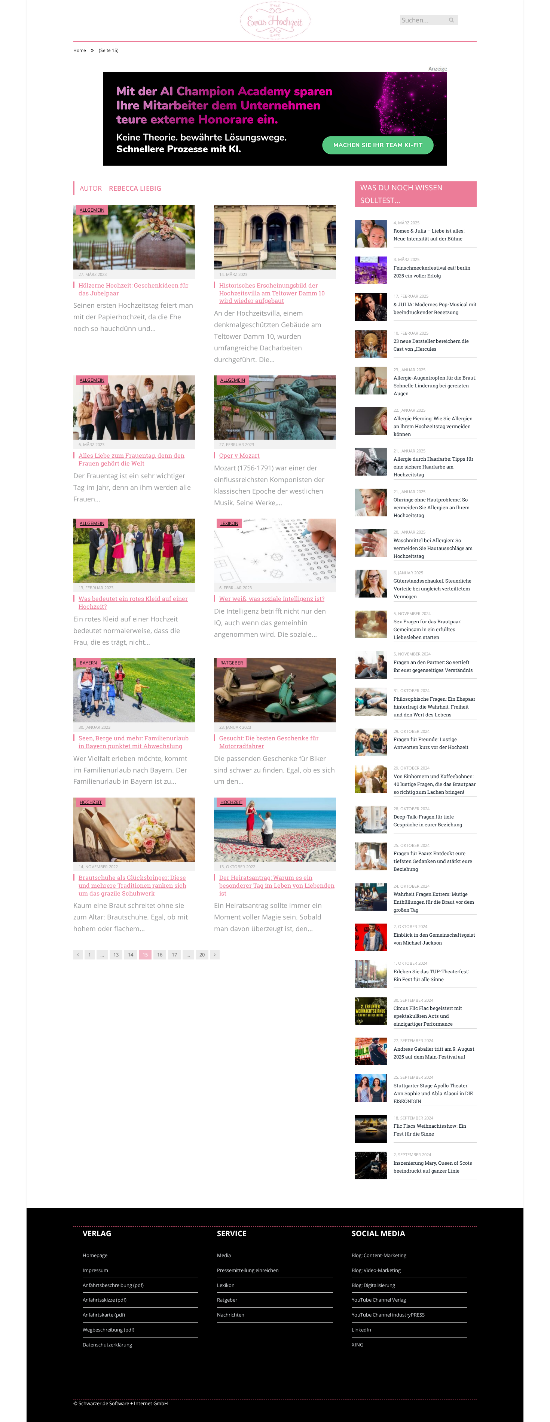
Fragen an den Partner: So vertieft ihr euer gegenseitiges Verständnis (433, 666)
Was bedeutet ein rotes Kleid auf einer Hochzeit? (133, 602)
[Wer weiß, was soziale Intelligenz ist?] (275, 551)
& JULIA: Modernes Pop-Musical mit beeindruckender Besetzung (435, 308)
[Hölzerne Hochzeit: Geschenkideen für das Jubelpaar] (134, 237)
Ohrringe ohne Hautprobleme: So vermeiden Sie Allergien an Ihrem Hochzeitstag (432, 507)
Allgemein (92, 210)
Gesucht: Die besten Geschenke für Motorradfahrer (269, 742)
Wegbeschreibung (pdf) (108, 1329)
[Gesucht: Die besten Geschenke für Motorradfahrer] (275, 690)
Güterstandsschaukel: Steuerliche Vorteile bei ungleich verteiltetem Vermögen (432, 588)
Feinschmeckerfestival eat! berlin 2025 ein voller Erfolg (432, 271)
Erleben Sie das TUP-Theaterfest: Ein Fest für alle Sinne (431, 975)
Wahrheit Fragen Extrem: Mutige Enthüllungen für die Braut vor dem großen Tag (434, 902)
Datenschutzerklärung (107, 1344)
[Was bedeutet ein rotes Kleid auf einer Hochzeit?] (134, 551)
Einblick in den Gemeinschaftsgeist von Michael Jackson (434, 938)
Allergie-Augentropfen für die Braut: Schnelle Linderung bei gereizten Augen (435, 385)
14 (130, 954)
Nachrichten (230, 1314)
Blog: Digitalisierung (373, 1285)
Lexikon (229, 523)
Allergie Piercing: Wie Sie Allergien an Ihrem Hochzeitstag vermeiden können (433, 426)
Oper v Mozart (239, 455)
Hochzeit (91, 802)
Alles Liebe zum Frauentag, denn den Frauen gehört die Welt (131, 459)
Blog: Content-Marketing (379, 1255)
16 (159, 954)
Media (224, 1255)
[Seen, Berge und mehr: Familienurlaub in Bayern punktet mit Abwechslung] (134, 690)
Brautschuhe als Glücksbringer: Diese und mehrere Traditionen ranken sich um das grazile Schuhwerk (132, 885)
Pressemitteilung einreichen (248, 1270)
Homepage (95, 1255)
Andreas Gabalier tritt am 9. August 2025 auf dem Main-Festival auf (434, 1052)
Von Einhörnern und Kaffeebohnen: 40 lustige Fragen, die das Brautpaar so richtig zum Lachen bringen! (435, 784)
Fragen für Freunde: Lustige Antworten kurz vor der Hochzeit (431, 743)
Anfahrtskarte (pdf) (104, 1314)
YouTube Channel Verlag (379, 1299)
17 (174, 954)
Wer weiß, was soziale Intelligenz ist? (271, 598)
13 (116, 954)
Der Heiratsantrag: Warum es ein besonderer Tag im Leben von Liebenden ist (276, 885)
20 (202, 954)
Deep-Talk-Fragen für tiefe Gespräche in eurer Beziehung (428, 820)
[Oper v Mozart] (275, 407)
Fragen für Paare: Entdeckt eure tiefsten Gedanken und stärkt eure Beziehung (433, 861)
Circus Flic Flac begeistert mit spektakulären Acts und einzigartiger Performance (428, 1016)
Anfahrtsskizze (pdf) (104, 1299)
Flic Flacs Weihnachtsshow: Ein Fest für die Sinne (430, 1129)
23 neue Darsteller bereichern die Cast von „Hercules (431, 345)
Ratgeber (231, 663)
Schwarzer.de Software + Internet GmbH (123, 1403)
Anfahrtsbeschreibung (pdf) (113, 1285)
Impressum (95, 1270)
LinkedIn (361, 1329)
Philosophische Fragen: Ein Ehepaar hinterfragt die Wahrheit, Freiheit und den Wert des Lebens (434, 706)
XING (357, 1344)
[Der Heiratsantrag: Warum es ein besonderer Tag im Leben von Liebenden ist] (275, 830)
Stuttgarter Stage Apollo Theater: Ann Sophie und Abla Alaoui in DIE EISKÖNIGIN (433, 1093)
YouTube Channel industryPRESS (388, 1314)
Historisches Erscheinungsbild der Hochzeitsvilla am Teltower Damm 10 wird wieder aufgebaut (272, 293)
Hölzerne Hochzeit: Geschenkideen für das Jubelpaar (134, 289)
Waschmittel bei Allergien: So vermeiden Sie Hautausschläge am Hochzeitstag (433, 548)
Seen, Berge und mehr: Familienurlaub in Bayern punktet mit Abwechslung (134, 742)
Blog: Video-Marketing (376, 1270)
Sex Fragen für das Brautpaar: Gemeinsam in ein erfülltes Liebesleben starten (427, 629)
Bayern (88, 663)
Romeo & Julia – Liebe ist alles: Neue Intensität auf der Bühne (429, 234)
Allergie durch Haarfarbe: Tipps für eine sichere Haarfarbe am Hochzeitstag (433, 466)
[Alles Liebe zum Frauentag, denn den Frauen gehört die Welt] (134, 407)
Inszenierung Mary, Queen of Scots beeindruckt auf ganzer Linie (433, 1167)
